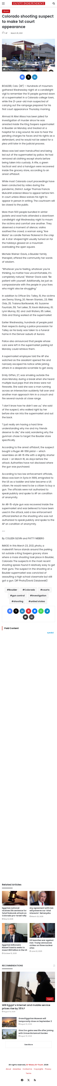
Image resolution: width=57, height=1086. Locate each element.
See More (28, 1044)
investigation (39, 595)
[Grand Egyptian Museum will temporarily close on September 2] (9, 1022)
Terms (28, 1073)
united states (37, 601)
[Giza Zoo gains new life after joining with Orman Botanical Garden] (9, 1034)
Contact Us (27, 1069)
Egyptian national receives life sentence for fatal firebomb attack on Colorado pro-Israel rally (14, 912)
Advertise (17, 1069)
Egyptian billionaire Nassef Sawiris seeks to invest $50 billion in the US (14, 947)
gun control (18, 595)
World (6, 11)
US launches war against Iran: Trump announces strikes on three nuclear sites (42, 944)
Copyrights (38, 1069)
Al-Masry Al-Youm (34, 1064)
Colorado (30, 589)
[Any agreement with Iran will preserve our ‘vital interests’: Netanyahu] (42, 898)
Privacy (48, 1069)
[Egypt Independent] (28, 3)
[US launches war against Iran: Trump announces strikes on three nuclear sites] (42, 930)
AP (6, 33)
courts (45, 589)
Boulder (13, 589)
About (8, 1069)
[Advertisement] (28, 758)
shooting (18, 601)
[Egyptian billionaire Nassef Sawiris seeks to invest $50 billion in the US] (14, 932)
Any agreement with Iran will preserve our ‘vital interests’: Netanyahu (41, 910)
